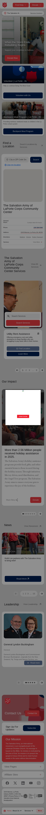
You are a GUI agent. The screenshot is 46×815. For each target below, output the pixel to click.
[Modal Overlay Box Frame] (23, 407)
